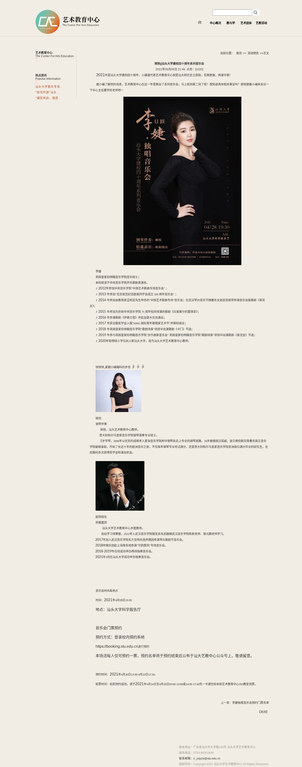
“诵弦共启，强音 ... (48, 98)
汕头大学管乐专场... (49, 86)
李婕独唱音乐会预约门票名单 (250, 702)
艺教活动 (261, 23)
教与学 (230, 23)
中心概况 (215, 23)
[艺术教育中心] (67, 33)
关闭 (263, 712)
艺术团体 (246, 23)
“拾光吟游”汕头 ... (47, 92)
